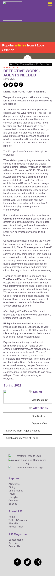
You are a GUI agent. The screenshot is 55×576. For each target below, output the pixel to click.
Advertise (13, 543)
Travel (12, 494)
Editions (13, 503)
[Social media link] (5, 86)
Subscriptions (16, 540)
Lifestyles (13, 497)
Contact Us (14, 546)
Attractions (40, 408)
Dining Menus (16, 490)
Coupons (13, 500)
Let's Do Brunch (40, 400)
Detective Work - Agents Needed (23, 430)
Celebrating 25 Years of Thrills (22, 438)
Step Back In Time (41, 416)
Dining (37, 391)
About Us (13, 523)
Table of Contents (18, 520)
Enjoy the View (39, 423)
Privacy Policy (16, 526)
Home (12, 517)
